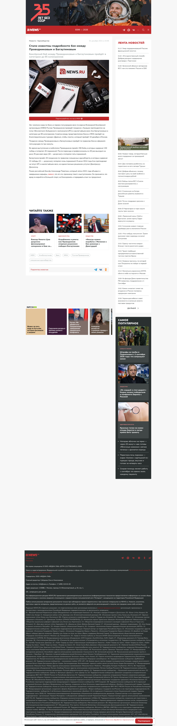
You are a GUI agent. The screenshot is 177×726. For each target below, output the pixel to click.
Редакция (30, 558)
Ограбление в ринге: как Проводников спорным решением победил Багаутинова (68, 242)
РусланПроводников (80, 255)
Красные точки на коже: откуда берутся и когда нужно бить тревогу (131, 430)
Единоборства (64, 236)
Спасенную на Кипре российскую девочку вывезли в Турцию (130, 193)
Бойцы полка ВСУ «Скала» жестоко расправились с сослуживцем (130, 183)
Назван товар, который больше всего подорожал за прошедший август (132, 156)
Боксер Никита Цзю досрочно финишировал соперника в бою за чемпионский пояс (40, 244)
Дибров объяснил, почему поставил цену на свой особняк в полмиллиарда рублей (131, 173)
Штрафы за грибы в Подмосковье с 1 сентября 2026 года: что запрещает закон (132, 355)
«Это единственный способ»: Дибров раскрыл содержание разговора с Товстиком (131, 58)
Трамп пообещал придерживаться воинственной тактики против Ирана (131, 253)
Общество (89, 236)
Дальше (131, 308)
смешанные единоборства (40, 260)
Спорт (33, 236)
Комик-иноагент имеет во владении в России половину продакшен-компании (130, 291)
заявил (51, 174)
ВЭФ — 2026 (81, 29)
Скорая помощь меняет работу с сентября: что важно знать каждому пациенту (134, 471)
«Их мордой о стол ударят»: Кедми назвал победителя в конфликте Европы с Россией (133, 393)
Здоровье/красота (127, 424)
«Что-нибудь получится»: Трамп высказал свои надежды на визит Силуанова (133, 236)
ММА (66, 255)
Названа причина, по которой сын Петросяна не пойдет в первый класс (132, 263)
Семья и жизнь (125, 349)
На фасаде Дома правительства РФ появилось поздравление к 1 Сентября (133, 281)
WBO (32, 255)
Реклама (29, 561)
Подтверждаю (144, 721)
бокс (58, 255)
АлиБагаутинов (45, 255)
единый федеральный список (109, 608)
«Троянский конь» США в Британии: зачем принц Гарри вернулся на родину (130, 218)
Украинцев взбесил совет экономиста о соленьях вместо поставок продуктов (130, 300)
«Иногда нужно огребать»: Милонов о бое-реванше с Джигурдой (96, 242)
